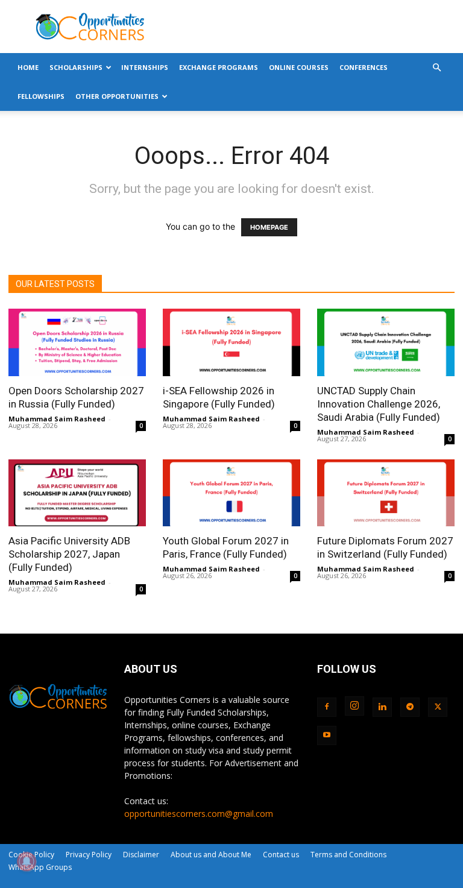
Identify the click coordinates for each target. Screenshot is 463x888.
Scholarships (75, 67)
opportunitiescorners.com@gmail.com (198, 813)
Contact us (281, 854)
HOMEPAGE (269, 227)
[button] (436, 68)
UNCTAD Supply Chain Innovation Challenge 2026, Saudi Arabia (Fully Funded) (378, 404)
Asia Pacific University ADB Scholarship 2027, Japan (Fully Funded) (69, 554)
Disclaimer (141, 854)
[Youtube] (326, 735)
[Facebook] (326, 707)
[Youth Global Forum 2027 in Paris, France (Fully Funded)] (231, 493)
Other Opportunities (117, 96)
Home (28, 67)
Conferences (363, 67)
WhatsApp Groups (40, 867)
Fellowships (41, 96)
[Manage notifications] (26, 861)
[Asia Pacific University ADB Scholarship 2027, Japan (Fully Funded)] (77, 493)
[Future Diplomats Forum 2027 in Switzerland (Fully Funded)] (386, 493)
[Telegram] (410, 707)
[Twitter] (437, 707)
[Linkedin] (382, 707)
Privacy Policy (89, 854)
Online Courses (299, 67)
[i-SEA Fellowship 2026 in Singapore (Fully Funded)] (231, 342)
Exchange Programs (218, 67)
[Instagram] (354, 706)
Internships (144, 67)
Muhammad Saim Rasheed (57, 418)
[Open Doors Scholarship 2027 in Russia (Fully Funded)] (77, 342)
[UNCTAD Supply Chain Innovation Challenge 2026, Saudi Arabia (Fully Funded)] (386, 342)
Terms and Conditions (348, 854)
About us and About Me (211, 854)
